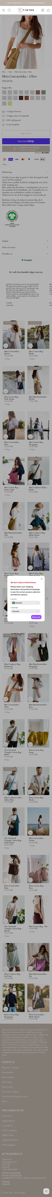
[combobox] (17, 602)
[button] (42, 579)
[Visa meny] (3, 10)
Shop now (36, 617)
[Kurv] (48, 10)
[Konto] (42, 10)
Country (14, 599)
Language (14, 607)
